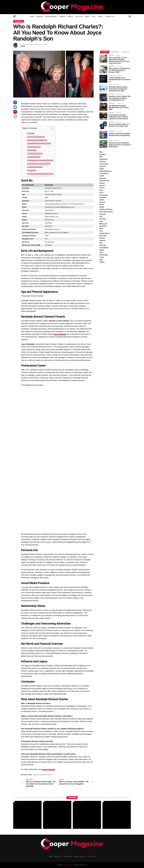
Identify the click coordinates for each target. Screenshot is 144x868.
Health (70, 16)
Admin (23, 46)
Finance (102, 185)
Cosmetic (102, 166)
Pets (101, 231)
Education (102, 178)
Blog (100, 152)
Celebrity (102, 161)
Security (102, 240)
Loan (101, 221)
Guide (101, 204)
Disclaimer (67, 856)
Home (32, 16)
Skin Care (102, 245)
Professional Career (35, 146)
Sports (101, 250)
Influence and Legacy (36, 166)
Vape (101, 260)
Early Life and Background (37, 136)
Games (101, 200)
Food (101, 190)
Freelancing (103, 195)
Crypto (101, 169)
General (102, 202)
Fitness (102, 188)
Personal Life (33, 149)
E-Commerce (103, 173)
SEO (100, 243)
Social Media (103, 248)
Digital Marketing (105, 171)
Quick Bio (31, 133)
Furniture (102, 197)
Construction (104, 164)
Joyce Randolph (59, 334)
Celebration (103, 159)
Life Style (79, 16)
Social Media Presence (36, 153)
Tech (93, 16)
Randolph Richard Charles (43, 774)
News (87, 16)
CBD (100, 157)
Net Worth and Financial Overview (39, 163)
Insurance (102, 214)
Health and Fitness (105, 209)
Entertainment (51, 16)
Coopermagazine (48, 769)
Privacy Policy (79, 856)
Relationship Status (34, 156)
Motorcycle (103, 224)
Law (100, 216)
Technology (103, 255)
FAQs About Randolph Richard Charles (41, 173)
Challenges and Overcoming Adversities (41, 160)
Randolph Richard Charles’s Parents (40, 143)
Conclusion (32, 170)
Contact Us (109, 16)
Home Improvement (106, 212)
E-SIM (101, 176)
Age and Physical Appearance (38, 139)
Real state (102, 236)
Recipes (102, 238)
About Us (57, 856)
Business (39, 16)
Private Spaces (104, 233)
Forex (101, 192)
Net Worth (102, 226)
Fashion (62, 16)
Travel (100, 16)
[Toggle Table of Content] (51, 128)
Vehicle (102, 262)
